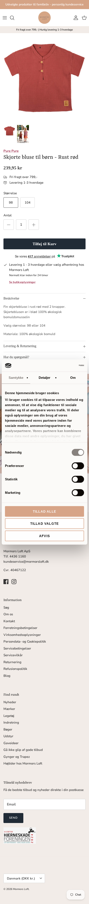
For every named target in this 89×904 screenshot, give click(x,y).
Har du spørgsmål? (16, 357)
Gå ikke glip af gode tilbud (23, 750)
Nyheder (9, 702)
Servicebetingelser (17, 648)
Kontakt (9, 621)
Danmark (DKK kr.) (21, 878)
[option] (44, 77)
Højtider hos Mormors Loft (22, 763)
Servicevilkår (13, 655)
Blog (6, 676)
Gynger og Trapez (16, 757)
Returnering (12, 662)
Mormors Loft (21, 889)
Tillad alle (44, 511)
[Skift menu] (5, 18)
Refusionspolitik (15, 669)
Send (13, 818)
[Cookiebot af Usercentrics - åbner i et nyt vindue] (65, 365)
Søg (6, 607)
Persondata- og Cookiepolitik (24, 641)
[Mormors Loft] (44, 17)
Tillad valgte (44, 523)
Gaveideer (11, 743)
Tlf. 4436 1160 (14, 556)
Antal (7, 215)
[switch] (78, 465)
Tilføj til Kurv (44, 244)
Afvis (44, 536)
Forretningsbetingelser (20, 628)
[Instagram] (13, 581)
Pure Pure (11, 151)
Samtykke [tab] (16, 377)
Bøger (7, 729)
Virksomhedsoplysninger (22, 635)
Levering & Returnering (19, 346)
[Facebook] (5, 581)
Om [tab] (73, 377)
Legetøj (8, 716)
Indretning (11, 722)
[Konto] (74, 18)
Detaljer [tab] (45, 377)
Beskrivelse (11, 298)
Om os (8, 614)
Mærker (9, 709)
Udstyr (8, 736)
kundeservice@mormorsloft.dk (26, 561)
